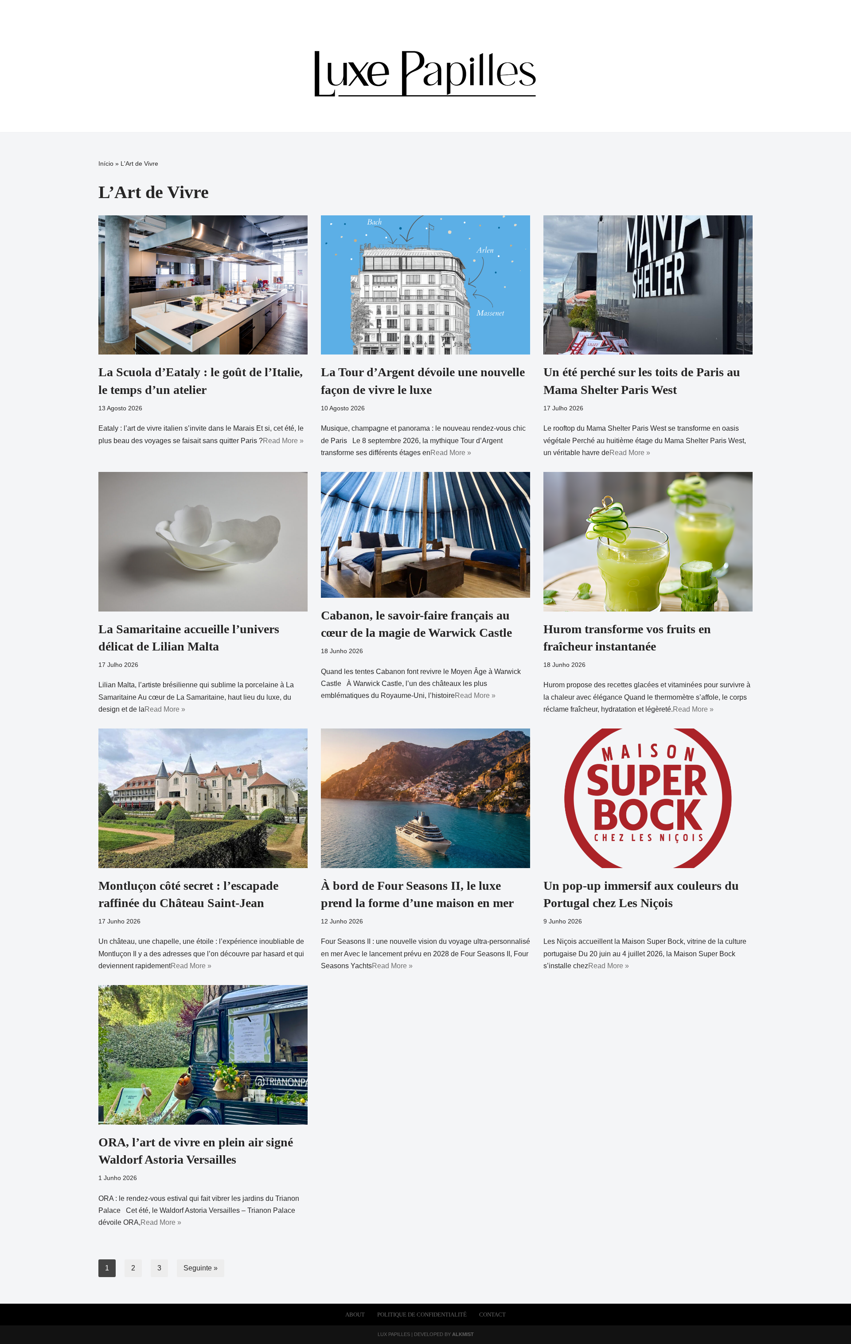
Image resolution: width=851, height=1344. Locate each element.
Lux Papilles (394, 1334)
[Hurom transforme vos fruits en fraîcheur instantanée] (648, 542)
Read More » (283, 440)
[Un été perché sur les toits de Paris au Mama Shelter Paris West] (648, 285)
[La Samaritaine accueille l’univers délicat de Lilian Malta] (203, 542)
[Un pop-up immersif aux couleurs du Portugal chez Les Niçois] (648, 798)
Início (105, 163)
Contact (492, 1315)
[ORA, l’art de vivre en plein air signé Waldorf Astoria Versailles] (203, 1055)
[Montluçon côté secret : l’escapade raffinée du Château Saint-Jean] (203, 798)
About (355, 1315)
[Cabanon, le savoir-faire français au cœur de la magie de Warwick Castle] (425, 535)
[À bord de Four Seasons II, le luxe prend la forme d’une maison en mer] (425, 798)
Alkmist (463, 1334)
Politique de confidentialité (422, 1315)
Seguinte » (200, 1268)
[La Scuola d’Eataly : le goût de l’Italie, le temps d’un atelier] (203, 285)
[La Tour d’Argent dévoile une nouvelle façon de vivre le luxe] (425, 285)
